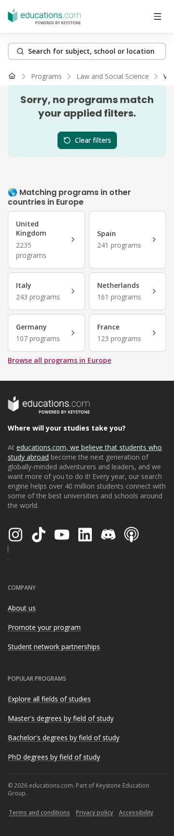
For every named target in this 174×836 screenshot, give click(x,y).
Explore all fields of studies (49, 698)
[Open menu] (157, 16)
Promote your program (44, 627)
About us (22, 607)
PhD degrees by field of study (54, 756)
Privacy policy (94, 812)
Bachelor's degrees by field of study (63, 737)
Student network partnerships (54, 646)
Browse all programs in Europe (59, 360)
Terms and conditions (39, 812)
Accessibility (136, 812)
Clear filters (93, 140)
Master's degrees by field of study (61, 718)
